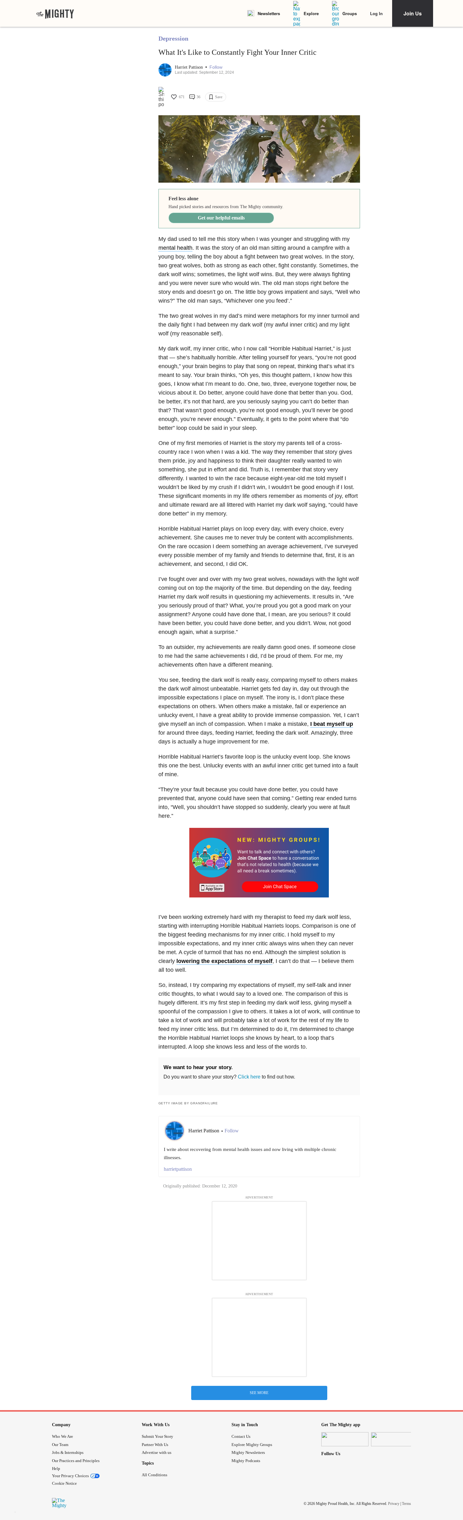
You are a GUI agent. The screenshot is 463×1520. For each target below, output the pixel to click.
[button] (215, 67)
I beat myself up (331, 724)
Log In (376, 13)
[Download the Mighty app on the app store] (345, 1439)
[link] (55, 13)
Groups (349, 13)
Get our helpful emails (221, 217)
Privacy (393, 1503)
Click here (249, 1076)
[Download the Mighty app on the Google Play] (394, 1439)
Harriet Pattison (189, 67)
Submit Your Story (157, 1436)
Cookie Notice (64, 1483)
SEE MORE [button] (259, 1393)
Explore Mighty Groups (252, 1444)
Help (56, 1468)
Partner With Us (155, 1444)
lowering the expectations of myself (224, 961)
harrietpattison (178, 1169)
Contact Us (241, 1436)
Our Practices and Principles (76, 1460)
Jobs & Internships (67, 1452)
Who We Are (62, 1436)
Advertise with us (156, 1452)
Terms (406, 1503)
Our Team (60, 1444)
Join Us (412, 13)
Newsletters (269, 13)
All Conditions (154, 1474)
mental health (175, 248)
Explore (311, 13)
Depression (173, 38)
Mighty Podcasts (246, 1460)
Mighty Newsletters (248, 1452)
